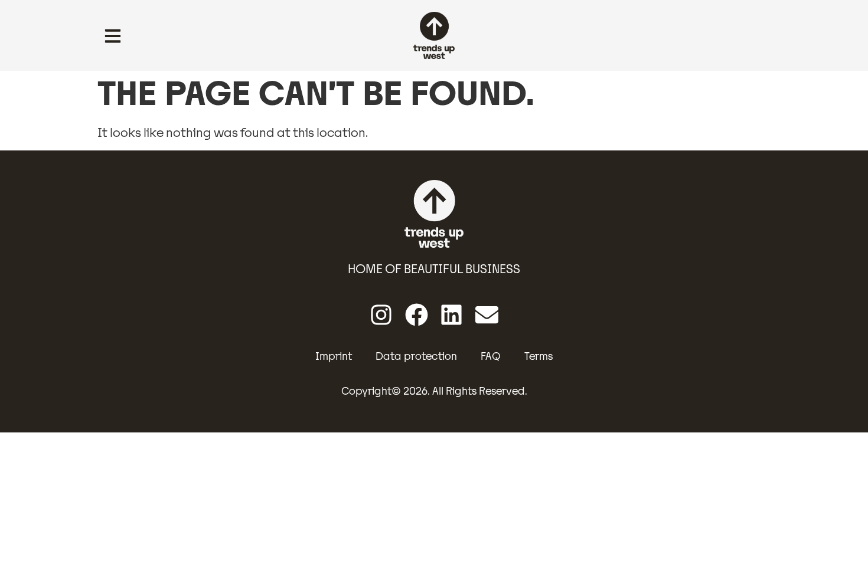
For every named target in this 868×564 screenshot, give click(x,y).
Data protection (416, 356)
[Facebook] (416, 315)
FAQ (491, 356)
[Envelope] (487, 315)
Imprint (333, 356)
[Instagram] (381, 315)
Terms (538, 356)
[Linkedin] (452, 315)
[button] (112, 37)
